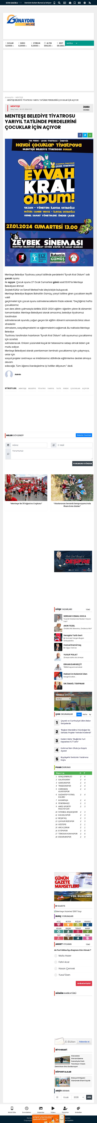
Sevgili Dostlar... (70, 677)
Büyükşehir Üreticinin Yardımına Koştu (72, 759)
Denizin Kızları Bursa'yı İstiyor (38, 3)
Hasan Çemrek (67, 968)
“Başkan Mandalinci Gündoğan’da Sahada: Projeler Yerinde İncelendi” (73, 732)
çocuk (8, 278)
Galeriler (40, 1112)
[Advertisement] (46, 31)
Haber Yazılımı (67, 1120)
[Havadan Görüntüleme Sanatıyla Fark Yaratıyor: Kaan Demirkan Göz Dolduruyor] (62, 1059)
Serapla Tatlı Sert (73, 635)
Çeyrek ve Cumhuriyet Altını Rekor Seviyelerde (73, 722)
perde (65, 388)
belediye (32, 388)
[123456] (73, 1016)
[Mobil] (54, 3)
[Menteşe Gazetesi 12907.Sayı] (67, 911)
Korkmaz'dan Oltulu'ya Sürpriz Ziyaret (71, 750)
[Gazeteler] (79, 3)
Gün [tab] (79, 714)
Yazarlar (65, 1112)
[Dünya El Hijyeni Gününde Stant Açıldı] (62, 1081)
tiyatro (42, 388)
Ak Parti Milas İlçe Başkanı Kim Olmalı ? (72, 950)
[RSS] (90, 3)
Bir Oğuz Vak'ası (70, 648)
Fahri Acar (64, 962)
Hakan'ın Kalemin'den (75, 673)
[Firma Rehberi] (70, 3)
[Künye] (84, 3)
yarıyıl (51, 388)
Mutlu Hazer (65, 955)
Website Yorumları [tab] (84, 435)
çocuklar (75, 388)
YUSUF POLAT (71, 654)
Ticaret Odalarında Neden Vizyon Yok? (77, 620)
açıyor (11, 282)
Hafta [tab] (85, 714)
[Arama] (59, 3)
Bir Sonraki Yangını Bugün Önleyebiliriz (74, 639)
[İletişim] (64, 3)
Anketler (78, 1112)
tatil (58, 388)
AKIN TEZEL (69, 625)
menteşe (22, 388)
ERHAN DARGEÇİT (73, 664)
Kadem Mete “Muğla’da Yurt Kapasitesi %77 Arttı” (70, 741)
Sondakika (26, 1112)
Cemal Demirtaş (72, 645)
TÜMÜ (88, 609)
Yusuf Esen (64, 974)
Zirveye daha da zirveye (73, 657)
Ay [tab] (90, 714)
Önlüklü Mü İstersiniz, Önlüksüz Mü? (78, 628)
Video (53, 1112)
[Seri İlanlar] (74, 3)
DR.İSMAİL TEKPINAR (74, 683)
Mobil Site (12, 1112)
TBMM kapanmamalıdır (73, 667)
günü (56, 282)
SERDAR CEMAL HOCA (75, 616)
